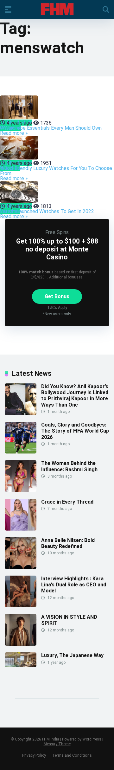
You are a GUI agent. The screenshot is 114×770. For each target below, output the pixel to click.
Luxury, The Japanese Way (72, 655)
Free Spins (57, 232)
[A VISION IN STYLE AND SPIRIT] (20, 644)
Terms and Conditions (72, 755)
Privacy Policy (34, 755)
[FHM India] (57, 9)
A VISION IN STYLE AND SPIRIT (69, 620)
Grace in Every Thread (67, 502)
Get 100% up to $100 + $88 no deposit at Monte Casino (57, 249)
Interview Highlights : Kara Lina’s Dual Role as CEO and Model (73, 585)
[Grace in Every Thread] (20, 529)
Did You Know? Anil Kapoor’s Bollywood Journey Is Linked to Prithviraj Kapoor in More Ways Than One (74, 395)
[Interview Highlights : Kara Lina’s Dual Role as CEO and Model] (20, 606)
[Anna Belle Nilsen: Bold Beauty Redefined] (20, 567)
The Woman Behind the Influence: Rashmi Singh (69, 466)
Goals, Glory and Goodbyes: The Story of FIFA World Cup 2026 (75, 431)
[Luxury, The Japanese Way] (20, 665)
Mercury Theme (57, 744)
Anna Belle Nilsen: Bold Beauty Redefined (68, 543)
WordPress (91, 739)
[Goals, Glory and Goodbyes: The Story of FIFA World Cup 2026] (20, 452)
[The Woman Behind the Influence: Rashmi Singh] (20, 490)
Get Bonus (57, 296)
